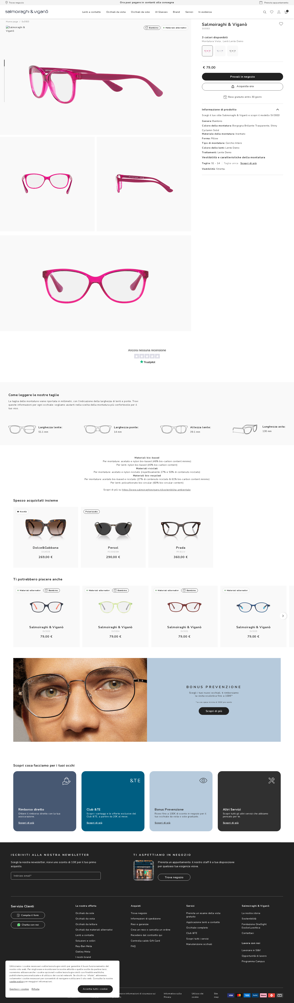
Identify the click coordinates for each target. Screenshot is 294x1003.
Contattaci (248, 933)
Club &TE (191, 933)
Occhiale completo (197, 927)
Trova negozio (16, 2)
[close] (281, 24)
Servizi (189, 12)
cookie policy (17, 981)
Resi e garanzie (140, 924)
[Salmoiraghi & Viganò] (26, 11)
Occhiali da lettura (86, 924)
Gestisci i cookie (19, 989)
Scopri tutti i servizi (197, 938)
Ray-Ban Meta (84, 946)
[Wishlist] (271, 12)
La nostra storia (251, 913)
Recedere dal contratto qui (146, 935)
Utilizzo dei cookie (197, 995)
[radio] (207, 50)
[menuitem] (92, 12)
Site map (216, 995)
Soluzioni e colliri (85, 940)
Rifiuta (35, 989)
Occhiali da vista (85, 918)
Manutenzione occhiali (199, 944)
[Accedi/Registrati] (278, 12)
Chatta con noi (30, 924)
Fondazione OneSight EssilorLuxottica (254, 926)
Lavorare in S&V (251, 950)
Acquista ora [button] (245, 86)
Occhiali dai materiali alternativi (94, 929)
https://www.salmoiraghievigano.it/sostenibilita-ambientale (156, 489)
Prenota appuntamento (276, 2)
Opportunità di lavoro (254, 956)
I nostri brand (83, 957)
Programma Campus (253, 961)
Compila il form (30, 915)
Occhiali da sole (85, 913)
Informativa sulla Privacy (173, 995)
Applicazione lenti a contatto (203, 922)
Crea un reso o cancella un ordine (150, 929)
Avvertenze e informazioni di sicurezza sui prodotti (134, 995)
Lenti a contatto (85, 935)
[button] (286, 12)
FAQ (133, 946)
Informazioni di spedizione (146, 918)
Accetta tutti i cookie (95, 989)
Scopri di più (248, 163)
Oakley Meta (83, 951)
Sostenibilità (249, 918)
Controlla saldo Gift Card (145, 940)
